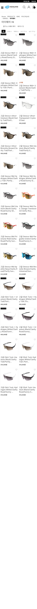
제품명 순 (16, 31)
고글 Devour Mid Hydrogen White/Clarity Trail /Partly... (9, 178)
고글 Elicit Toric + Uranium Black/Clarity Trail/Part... (9, 299)
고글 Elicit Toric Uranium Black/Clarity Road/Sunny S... (27, 389)
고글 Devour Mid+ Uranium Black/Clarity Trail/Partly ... (27, 87)
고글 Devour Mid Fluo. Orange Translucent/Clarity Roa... (27, 208)
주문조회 (33, 1)
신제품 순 (9, 31)
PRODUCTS (11, 16)
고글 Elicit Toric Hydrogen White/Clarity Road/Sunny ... (9, 389)
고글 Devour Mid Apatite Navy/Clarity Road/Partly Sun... (9, 268)
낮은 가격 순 (24, 31)
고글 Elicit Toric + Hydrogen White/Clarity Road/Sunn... (9, 329)
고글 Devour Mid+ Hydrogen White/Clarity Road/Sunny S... (27, 55)
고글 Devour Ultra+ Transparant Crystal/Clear (27, 117)
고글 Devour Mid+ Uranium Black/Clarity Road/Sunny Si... (9, 55)
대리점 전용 (26, 1)
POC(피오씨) (25, 16)
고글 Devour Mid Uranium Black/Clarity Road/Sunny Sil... (9, 208)
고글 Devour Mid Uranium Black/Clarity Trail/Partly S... (27, 148)
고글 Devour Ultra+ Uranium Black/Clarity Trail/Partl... (9, 117)
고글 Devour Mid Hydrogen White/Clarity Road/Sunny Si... (27, 178)
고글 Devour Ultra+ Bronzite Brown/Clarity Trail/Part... (9, 148)
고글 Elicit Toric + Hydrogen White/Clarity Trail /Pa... (27, 299)
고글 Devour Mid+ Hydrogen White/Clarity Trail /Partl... (9, 85)
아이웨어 (12, 18)
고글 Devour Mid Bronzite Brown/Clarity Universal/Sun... (27, 268)
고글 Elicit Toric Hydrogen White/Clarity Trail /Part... (27, 359)
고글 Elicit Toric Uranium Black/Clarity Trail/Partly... (9, 359)
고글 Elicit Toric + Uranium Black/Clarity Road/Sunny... (27, 329)
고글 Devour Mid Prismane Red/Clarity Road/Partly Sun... (9, 238)
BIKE (18, 16)
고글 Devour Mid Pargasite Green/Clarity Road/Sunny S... (27, 238)
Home (4, 16)
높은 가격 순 (32, 31)
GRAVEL (5, 18)
